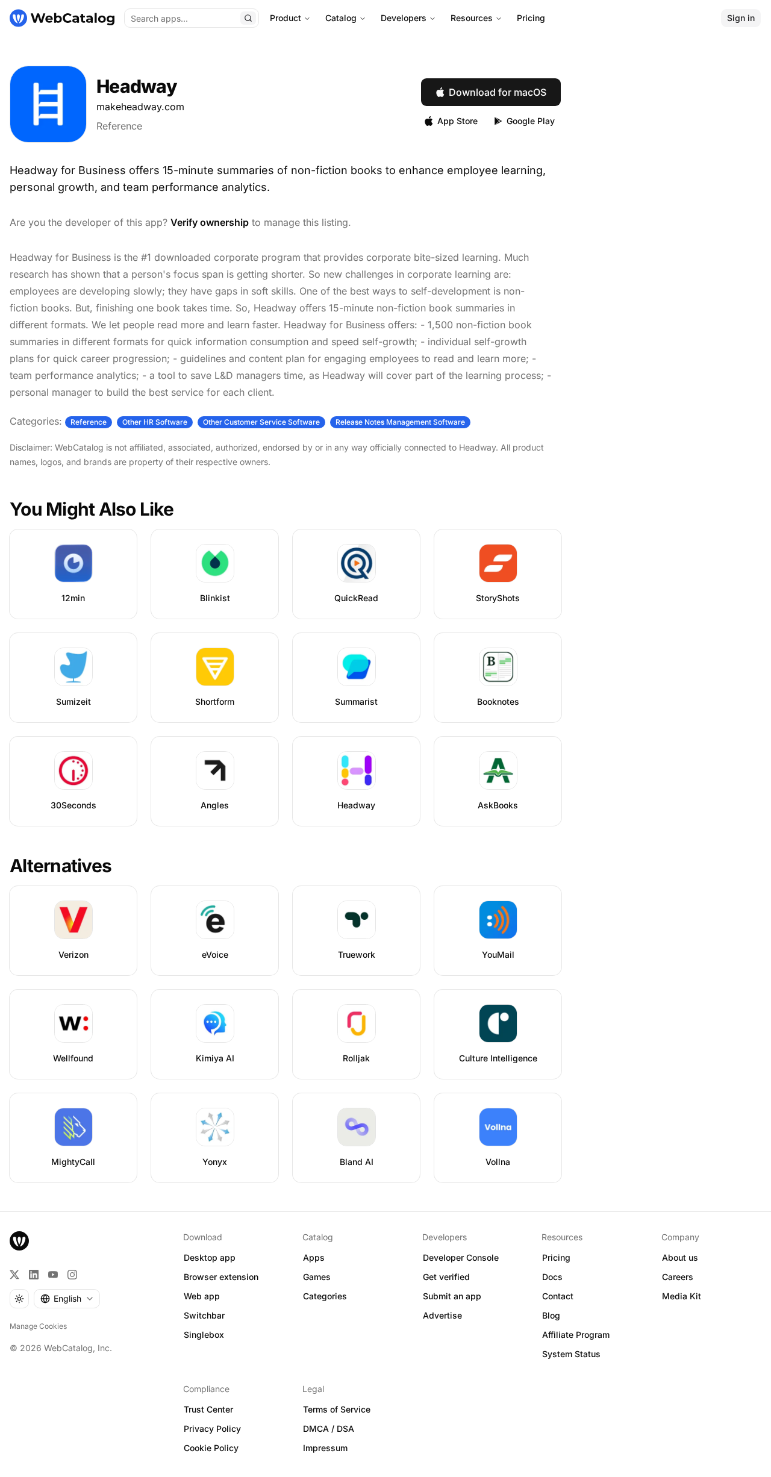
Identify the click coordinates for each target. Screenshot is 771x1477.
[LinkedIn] (34, 1274)
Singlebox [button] (204, 1334)
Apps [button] (314, 1257)
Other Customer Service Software (261, 421)
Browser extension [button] (221, 1277)
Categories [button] (325, 1296)
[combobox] (67, 1298)
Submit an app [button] (452, 1296)
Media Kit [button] (681, 1296)
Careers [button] (677, 1277)
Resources (472, 18)
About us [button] (680, 1257)
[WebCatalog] (19, 1241)
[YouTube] (53, 1274)
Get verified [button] (446, 1277)
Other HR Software (154, 421)
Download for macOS (497, 92)
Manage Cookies (38, 1326)
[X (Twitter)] (14, 1274)
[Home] (62, 18)
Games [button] (317, 1277)
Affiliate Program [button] (576, 1334)
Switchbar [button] (204, 1315)
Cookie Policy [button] (211, 1448)
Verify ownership (209, 222)
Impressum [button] (325, 1448)
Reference (119, 126)
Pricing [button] (556, 1257)
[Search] (248, 18)
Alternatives (60, 865)
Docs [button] (552, 1277)
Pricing (531, 18)
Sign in (741, 18)
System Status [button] (571, 1354)
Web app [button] (202, 1296)
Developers (403, 18)
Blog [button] (551, 1315)
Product (285, 18)
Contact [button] (557, 1296)
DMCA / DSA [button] (328, 1428)
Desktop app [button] (210, 1257)
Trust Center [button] (208, 1409)
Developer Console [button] (461, 1257)
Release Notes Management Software (400, 421)
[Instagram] (72, 1274)
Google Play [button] (531, 121)
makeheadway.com (140, 107)
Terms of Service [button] (336, 1409)
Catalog (341, 18)
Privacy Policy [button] (212, 1428)
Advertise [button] (442, 1315)
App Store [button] (457, 121)
